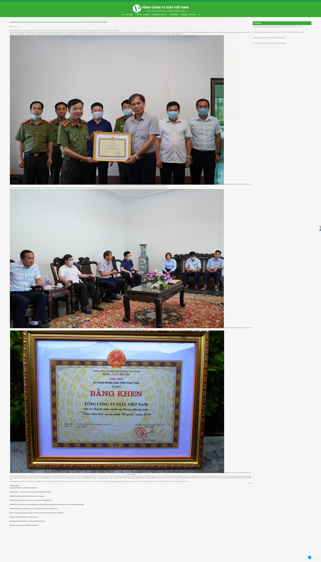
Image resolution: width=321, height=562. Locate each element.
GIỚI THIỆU (129, 14)
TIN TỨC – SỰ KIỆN (142, 14)
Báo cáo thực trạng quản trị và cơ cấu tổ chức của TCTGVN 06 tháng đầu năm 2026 (279, 32)
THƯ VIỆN (192, 14)
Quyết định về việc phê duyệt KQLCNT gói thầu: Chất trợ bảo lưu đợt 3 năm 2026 (278, 26)
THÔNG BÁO (174, 14)
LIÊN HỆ (184, 14)
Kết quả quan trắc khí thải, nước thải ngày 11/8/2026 (269, 43)
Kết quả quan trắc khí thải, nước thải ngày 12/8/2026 (269, 37)
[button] (134, 14)
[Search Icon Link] (199, 14)
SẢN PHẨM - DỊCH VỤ (159, 14)
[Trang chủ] (123, 15)
